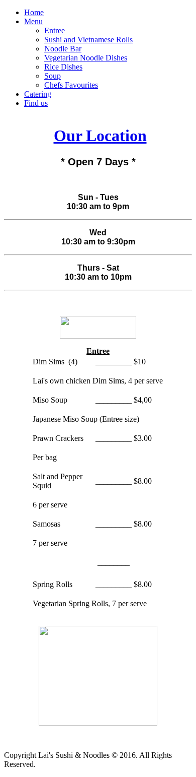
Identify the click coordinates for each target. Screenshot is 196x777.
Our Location (100, 135)
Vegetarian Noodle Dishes (85, 57)
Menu (33, 21)
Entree (54, 30)
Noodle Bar (62, 48)
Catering (37, 94)
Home (34, 12)
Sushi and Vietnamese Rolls (88, 39)
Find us (36, 103)
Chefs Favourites (71, 85)
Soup (52, 76)
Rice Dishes (63, 66)
